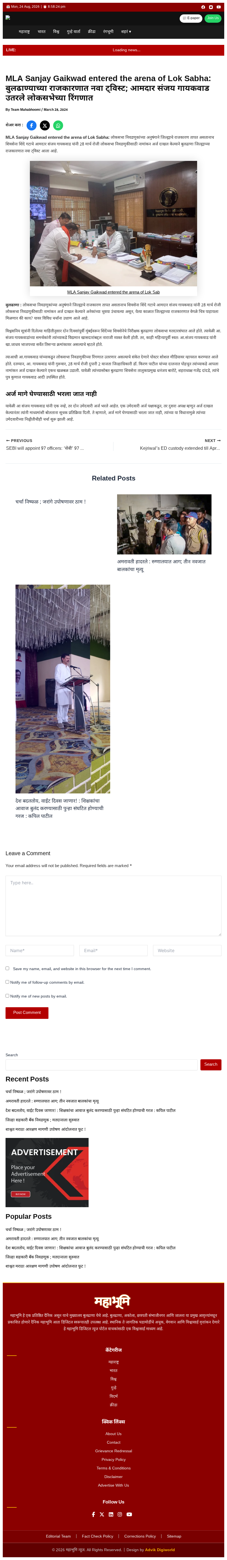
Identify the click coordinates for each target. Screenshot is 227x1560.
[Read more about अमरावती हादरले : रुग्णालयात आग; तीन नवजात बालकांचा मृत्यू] (164, 524)
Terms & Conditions (114, 1468)
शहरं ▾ (126, 32)
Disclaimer (113, 1477)
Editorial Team (58, 1536)
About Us (113, 1434)
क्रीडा (92, 32)
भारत (41, 32)
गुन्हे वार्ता (73, 32)
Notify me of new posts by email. (38, 996)
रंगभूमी (108, 32)
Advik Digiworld (160, 1550)
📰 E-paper (191, 18)
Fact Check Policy (97, 1536)
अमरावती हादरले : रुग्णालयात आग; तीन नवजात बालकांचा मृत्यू (53, 1101)
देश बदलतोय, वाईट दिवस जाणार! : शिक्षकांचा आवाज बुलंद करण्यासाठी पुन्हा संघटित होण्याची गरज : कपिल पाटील (60, 809)
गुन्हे (113, 1388)
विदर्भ (114, 1396)
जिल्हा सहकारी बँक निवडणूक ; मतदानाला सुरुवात (43, 1120)
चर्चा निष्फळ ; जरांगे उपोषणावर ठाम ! (51, 502)
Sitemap (174, 1536)
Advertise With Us (113, 1485)
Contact (113, 1442)
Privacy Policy (114, 1460)
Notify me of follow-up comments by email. (47, 982)
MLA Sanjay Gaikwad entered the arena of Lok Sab (113, 292)
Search (12, 1055)
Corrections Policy (140, 1536)
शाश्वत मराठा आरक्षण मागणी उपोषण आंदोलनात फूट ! (46, 1129)
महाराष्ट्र (24, 32)
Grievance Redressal (113, 1451)
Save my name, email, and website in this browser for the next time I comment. (82, 969)
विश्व (56, 32)
